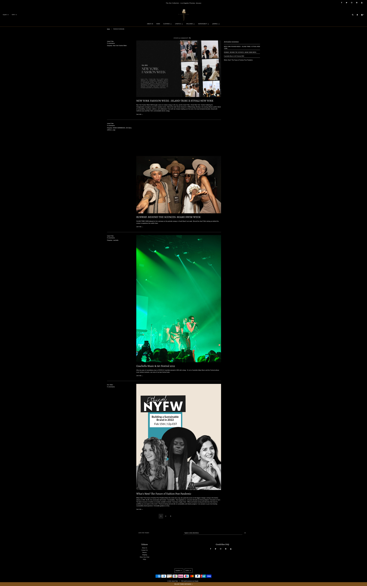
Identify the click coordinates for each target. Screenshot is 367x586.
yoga (114, 130)
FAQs (144, 559)
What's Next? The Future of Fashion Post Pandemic (163, 494)
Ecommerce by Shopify (192, 581)
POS (182, 581)
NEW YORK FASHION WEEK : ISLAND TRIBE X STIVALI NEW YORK (174, 101)
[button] (183, 584)
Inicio (108, 29)
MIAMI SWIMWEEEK (119, 128)
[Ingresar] (357, 14)
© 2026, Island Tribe (172, 581)
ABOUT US (150, 24)
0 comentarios (111, 43)
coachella (115, 240)
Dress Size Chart (144, 557)
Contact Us (144, 550)
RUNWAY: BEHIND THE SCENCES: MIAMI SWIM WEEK (168, 217)
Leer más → (139, 114)
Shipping (144, 554)
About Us (144, 548)
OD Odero (129, 128)
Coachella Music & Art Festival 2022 (155, 366)
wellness (109, 130)
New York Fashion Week (120, 45)
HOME (158, 24)
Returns (144, 552)
